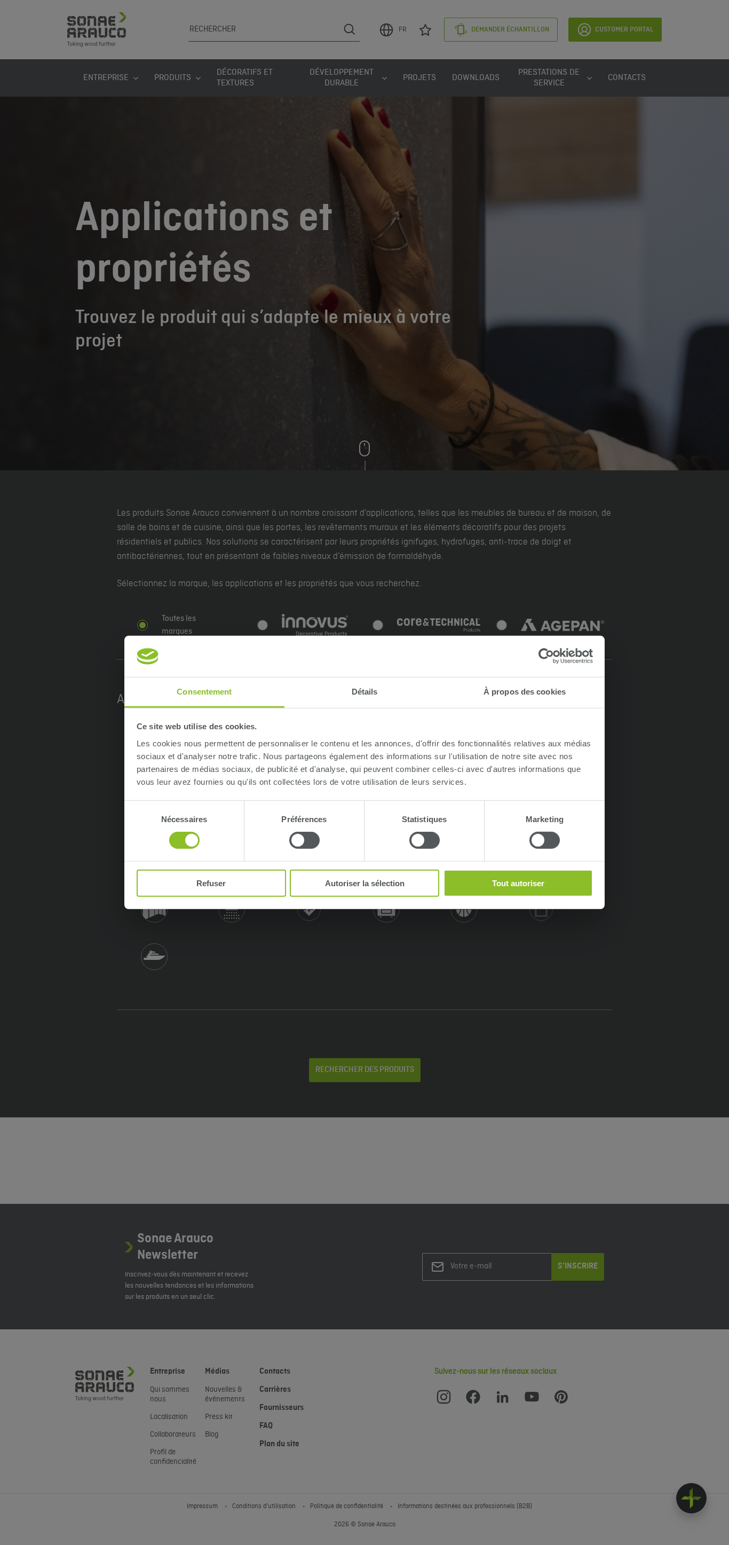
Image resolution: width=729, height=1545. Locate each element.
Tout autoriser (518, 882)
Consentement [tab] (204, 691)
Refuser (211, 882)
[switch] (304, 840)
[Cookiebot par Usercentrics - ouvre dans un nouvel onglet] (546, 656)
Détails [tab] (365, 691)
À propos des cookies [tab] (525, 691)
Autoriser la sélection (365, 882)
